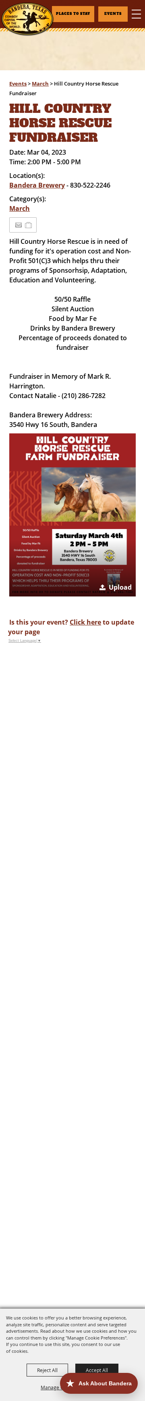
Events (18, 83)
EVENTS (113, 14)
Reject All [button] (47, 1370)
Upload (120, 587)
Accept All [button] (97, 1370)
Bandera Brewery (37, 185)
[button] (72, 514)
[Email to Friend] (18, 225)
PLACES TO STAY (73, 14)
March (40, 83)
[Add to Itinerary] (28, 225)
